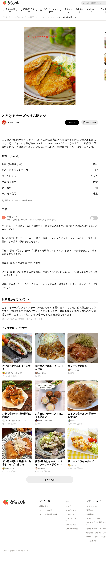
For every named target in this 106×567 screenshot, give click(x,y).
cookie (74, 421)
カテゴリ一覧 (70, 524)
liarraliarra (9, 468)
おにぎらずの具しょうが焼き (16, 367)
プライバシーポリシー (95, 518)
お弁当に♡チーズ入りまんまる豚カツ (49, 415)
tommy (74, 465)
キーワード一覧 (71, 528)
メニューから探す (46, 510)
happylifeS (42, 468)
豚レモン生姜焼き (77, 366)
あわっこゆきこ (15, 122)
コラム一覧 (69, 514)
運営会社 (90, 510)
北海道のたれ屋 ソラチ (14, 373)
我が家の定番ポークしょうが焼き (49, 367)
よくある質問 (91, 540)
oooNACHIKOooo (45, 421)
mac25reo (42, 373)
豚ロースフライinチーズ (81, 461)
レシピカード (91, 10)
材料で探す (43, 506)
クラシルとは (91, 506)
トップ (68, 506)
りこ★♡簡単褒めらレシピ (15, 421)
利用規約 (90, 514)
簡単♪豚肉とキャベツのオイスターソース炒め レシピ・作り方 (49, 463)
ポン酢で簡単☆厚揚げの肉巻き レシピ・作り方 (16, 463)
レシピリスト (70, 510)
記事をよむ (79, 10)
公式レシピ (68, 10)
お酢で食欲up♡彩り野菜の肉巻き (16, 415)
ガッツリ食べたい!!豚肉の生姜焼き (82, 415)
